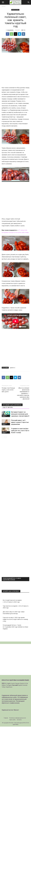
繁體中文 (4, 683)
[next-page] (5, 437)
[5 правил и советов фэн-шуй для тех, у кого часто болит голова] (6, 431)
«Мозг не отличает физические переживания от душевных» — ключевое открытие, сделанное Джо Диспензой (23, 393)
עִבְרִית (26, 683)
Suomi (13, 683)
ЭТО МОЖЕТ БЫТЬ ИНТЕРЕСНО (12, 405)
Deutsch (22, 683)
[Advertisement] (15, 70)
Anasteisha (10, 30)
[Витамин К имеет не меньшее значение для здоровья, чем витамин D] (6, 414)
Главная (6, 718)
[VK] (23, 34)
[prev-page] (3, 437)
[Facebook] (7, 34)
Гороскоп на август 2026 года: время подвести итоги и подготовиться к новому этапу (15, 619)
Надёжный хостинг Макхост (10, 710)
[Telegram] (19, 34)
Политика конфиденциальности (17, 718)
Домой (3, 6)
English (9, 683)
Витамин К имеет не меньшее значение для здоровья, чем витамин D (20, 414)
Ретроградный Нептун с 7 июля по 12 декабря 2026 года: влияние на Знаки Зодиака (15, 627)
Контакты (19, 719)
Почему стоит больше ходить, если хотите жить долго (8, 389)
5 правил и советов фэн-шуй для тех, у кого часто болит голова (20, 430)
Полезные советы (15, 9)
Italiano (4, 685)
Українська (9, 687)
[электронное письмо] (15, 34)
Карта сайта (12, 719)
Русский (15, 685)
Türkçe (4, 687)
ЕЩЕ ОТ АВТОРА (8, 407)
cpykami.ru (12, 367)
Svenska (25, 685)
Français (17, 683)
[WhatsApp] (11, 34)
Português (9, 685)
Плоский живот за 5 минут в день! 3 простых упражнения (20, 422)
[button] (3, 2)
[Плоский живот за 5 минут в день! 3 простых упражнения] (6, 422)
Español (20, 685)
